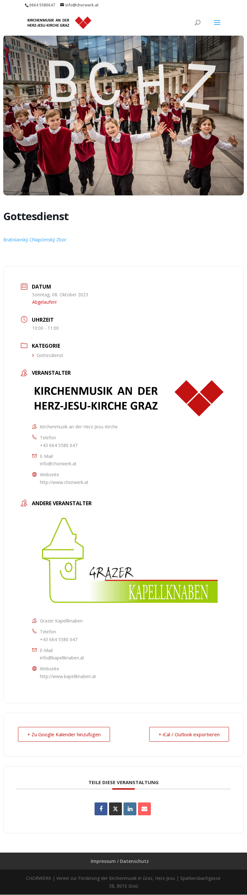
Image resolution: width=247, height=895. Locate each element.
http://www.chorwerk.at (64, 482)
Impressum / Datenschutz (120, 861)
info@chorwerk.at (58, 464)
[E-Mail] (144, 808)
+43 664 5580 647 (59, 445)
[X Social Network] (115, 808)
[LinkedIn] (130, 808)
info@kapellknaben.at (62, 658)
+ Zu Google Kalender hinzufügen (64, 734)
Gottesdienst (50, 355)
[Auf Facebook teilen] (101, 808)
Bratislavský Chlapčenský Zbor (34, 240)
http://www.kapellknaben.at (68, 676)
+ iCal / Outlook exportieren (189, 734)
